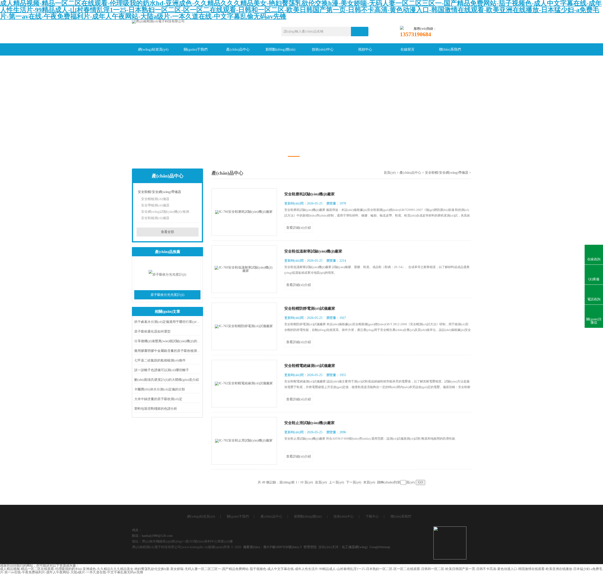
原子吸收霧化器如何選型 (152, 331)
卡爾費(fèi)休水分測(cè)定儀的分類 (159, 389)
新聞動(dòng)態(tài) (280, 49)
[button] (294, 156)
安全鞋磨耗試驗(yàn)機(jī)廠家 (309, 194)
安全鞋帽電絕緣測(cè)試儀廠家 (309, 366)
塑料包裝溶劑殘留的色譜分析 (155, 408)
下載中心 (372, 516)
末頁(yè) (369, 482)
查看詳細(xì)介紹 (298, 227)
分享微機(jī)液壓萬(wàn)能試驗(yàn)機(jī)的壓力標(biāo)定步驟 (167, 341)
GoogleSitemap (380, 547)
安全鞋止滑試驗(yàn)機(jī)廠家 (309, 423)
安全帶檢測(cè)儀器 (155, 205)
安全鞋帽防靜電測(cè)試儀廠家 (309, 308)
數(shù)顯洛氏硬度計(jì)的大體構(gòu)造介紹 (166, 379)
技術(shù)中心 (323, 49)
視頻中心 (365, 49)
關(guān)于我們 (196, 49)
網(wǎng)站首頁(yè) (153, 49)
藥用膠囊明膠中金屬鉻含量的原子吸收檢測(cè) (167, 351)
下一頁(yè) (353, 482)
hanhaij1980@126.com (157, 536)
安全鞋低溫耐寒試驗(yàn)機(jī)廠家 (313, 251)
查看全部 (167, 232)
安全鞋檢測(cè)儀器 (155, 218)
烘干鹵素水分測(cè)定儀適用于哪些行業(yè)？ (167, 322)
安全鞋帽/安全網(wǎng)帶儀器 (159, 192)
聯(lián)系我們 (450, 49)
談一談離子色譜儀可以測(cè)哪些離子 (161, 370)
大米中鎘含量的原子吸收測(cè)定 (158, 399)
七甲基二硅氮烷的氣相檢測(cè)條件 (160, 360)
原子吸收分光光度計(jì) (167, 295)
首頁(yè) (390, 172)
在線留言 (407, 49)
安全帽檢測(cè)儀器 (155, 199)
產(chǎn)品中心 (238, 49)
